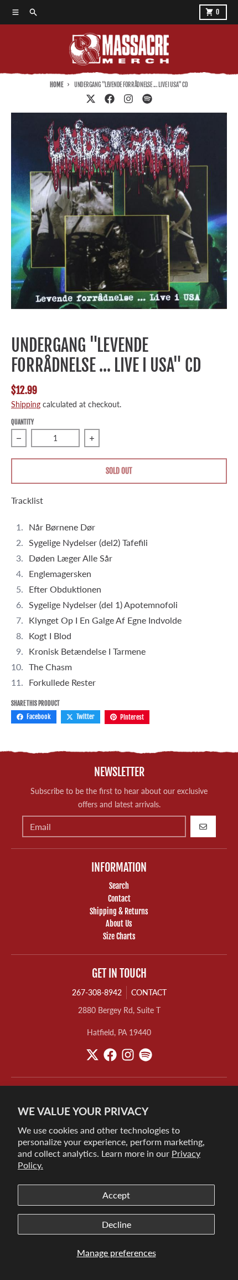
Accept (116, 1195)
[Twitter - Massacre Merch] (91, 99)
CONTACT (149, 992)
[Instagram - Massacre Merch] (128, 99)
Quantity (22, 422)
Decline (116, 1224)
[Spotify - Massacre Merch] (147, 99)
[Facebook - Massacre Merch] (109, 99)
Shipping (25, 404)
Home (56, 85)
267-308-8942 (97, 992)
